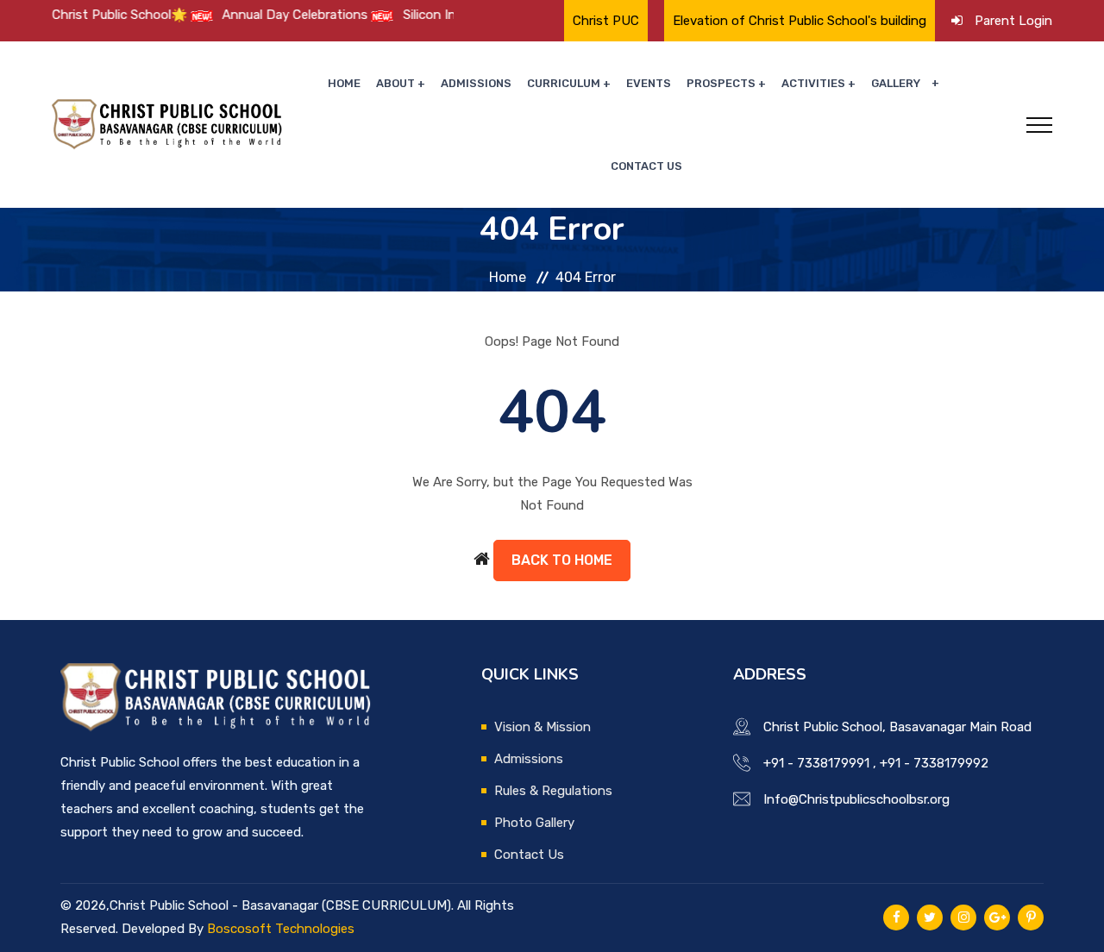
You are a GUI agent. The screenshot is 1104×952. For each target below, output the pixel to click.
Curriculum (563, 83)
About (395, 83)
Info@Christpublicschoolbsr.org (856, 799)
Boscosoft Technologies (280, 928)
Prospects (721, 83)
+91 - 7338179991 (816, 763)
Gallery (895, 83)
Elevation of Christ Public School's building (799, 20)
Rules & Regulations (553, 791)
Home (344, 83)
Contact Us (646, 166)
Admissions (476, 83)
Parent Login (1013, 20)
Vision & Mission (542, 727)
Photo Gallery (534, 822)
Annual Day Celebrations (267, 14)
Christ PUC (606, 20)
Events (648, 83)
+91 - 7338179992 (934, 763)
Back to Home (561, 560)
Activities (813, 83)
